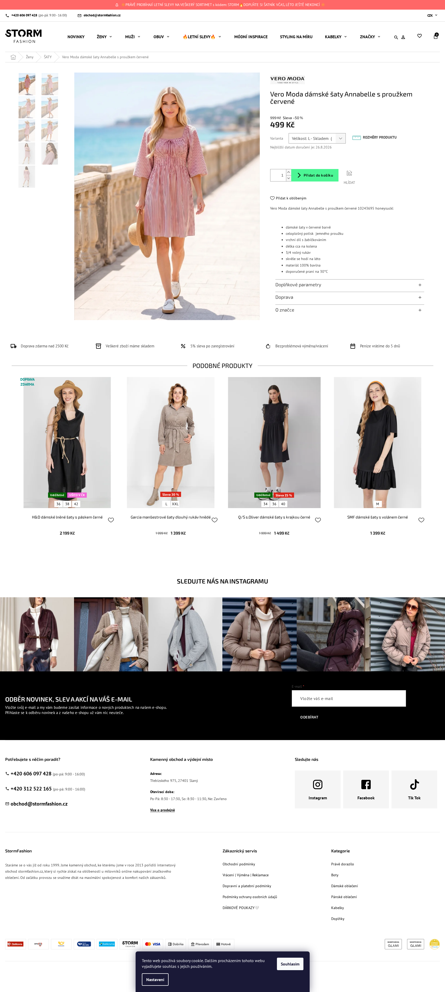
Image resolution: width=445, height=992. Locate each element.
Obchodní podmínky (239, 864)
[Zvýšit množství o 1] (288, 172)
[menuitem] (76, 37)
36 (58, 504)
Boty (334, 875)
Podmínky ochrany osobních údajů (250, 896)
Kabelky (337, 908)
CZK (430, 15)
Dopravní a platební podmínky (247, 886)
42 (76, 504)
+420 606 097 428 (31, 773)
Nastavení (155, 979)
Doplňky (337, 919)
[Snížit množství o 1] (288, 178)
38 (67, 504)
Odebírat (309, 717)
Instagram (318, 797)
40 (283, 504)
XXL (175, 504)
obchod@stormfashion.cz (39, 804)
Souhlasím (290, 964)
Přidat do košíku (318, 175)
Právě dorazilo (342, 864)
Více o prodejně (162, 810)
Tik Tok (414, 797)
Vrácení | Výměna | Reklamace (246, 875)
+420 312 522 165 (31, 789)
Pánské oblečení (344, 897)
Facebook (366, 797)
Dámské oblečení (344, 886)
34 (265, 504)
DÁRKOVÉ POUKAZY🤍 (241, 907)
